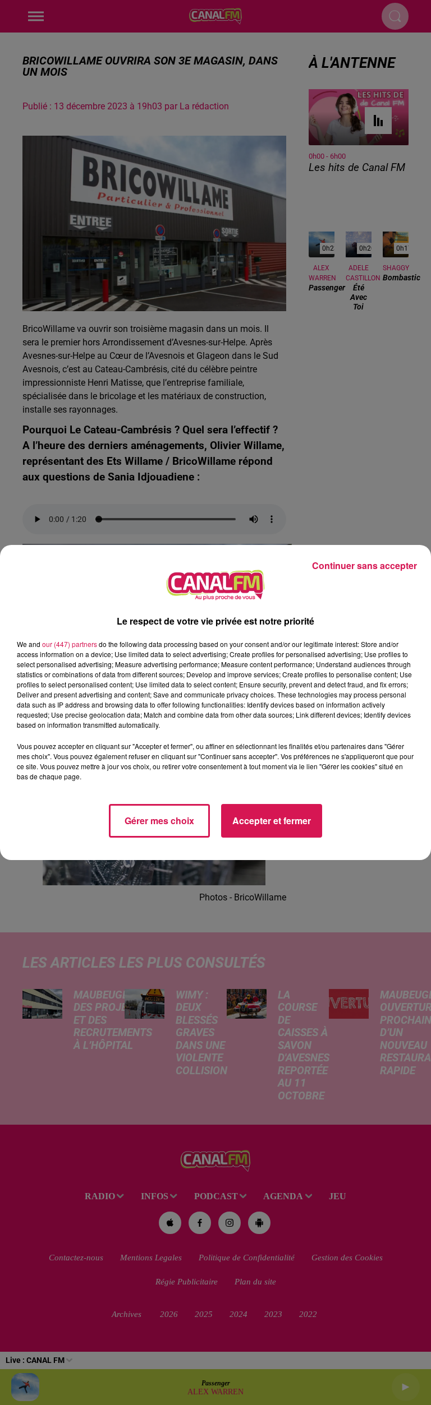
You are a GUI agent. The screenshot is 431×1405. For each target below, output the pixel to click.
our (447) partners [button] (69, 644)
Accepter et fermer (271, 820)
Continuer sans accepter (364, 565)
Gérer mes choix (159, 820)
